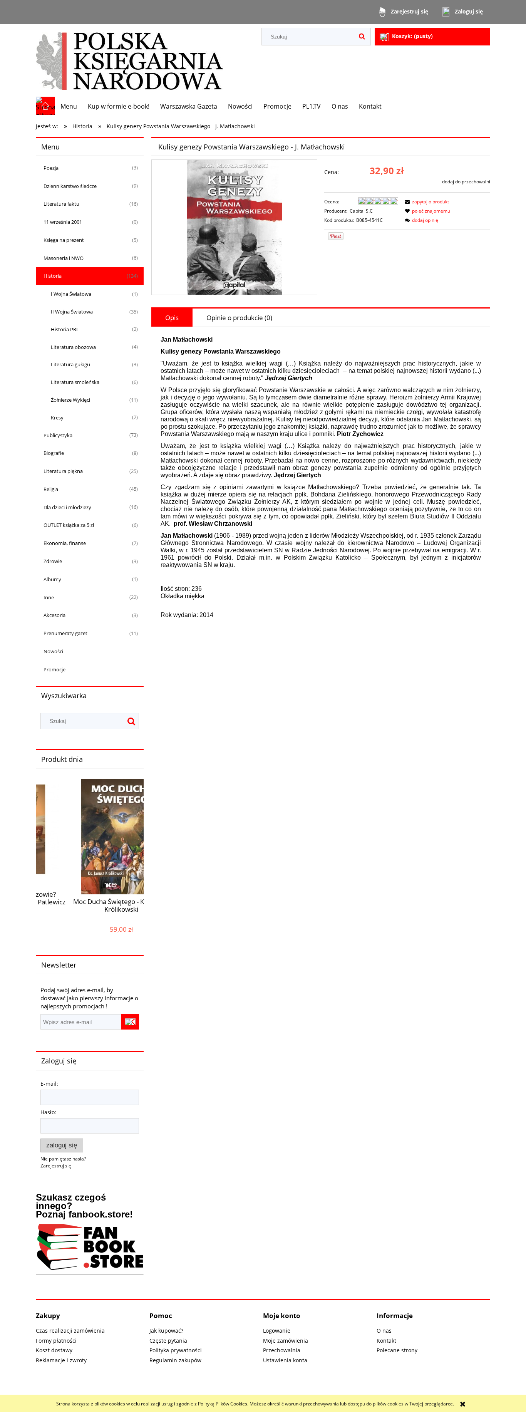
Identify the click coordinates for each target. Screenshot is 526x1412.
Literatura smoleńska (75, 382)
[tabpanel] (321, 483)
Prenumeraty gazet (65, 633)
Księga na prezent (64, 239)
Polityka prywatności (175, 1350)
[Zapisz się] (130, 1022)
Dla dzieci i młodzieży (67, 507)
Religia (51, 489)
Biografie (54, 452)
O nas (384, 1330)
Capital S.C (361, 211)
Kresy (57, 417)
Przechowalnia (281, 1350)
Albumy (52, 579)
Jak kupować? (166, 1330)
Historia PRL (65, 329)
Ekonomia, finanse (65, 543)
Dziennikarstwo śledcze (70, 186)
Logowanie (276, 1330)
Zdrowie (53, 561)
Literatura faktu (61, 203)
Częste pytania (168, 1340)
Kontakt (386, 1340)
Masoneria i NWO (64, 258)
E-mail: (49, 1083)
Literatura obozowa (73, 347)
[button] (426, 201)
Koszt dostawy (54, 1350)
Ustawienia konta (285, 1360)
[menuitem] (68, 106)
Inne (49, 597)
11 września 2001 (63, 221)
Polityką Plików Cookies (222, 1403)
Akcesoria (54, 615)
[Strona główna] (129, 60)
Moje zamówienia (285, 1340)
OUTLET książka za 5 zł (69, 525)
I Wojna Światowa (71, 293)
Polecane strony (397, 1350)
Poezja (51, 167)
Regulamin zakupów (175, 1360)
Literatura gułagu (70, 364)
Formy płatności (56, 1340)
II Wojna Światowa (72, 311)
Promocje (54, 669)
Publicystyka (58, 435)
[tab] (172, 318)
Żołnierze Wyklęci (70, 399)
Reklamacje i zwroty (61, 1360)
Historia (53, 275)
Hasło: (48, 1112)
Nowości (53, 651)
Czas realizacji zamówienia (70, 1330)
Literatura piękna (63, 471)
